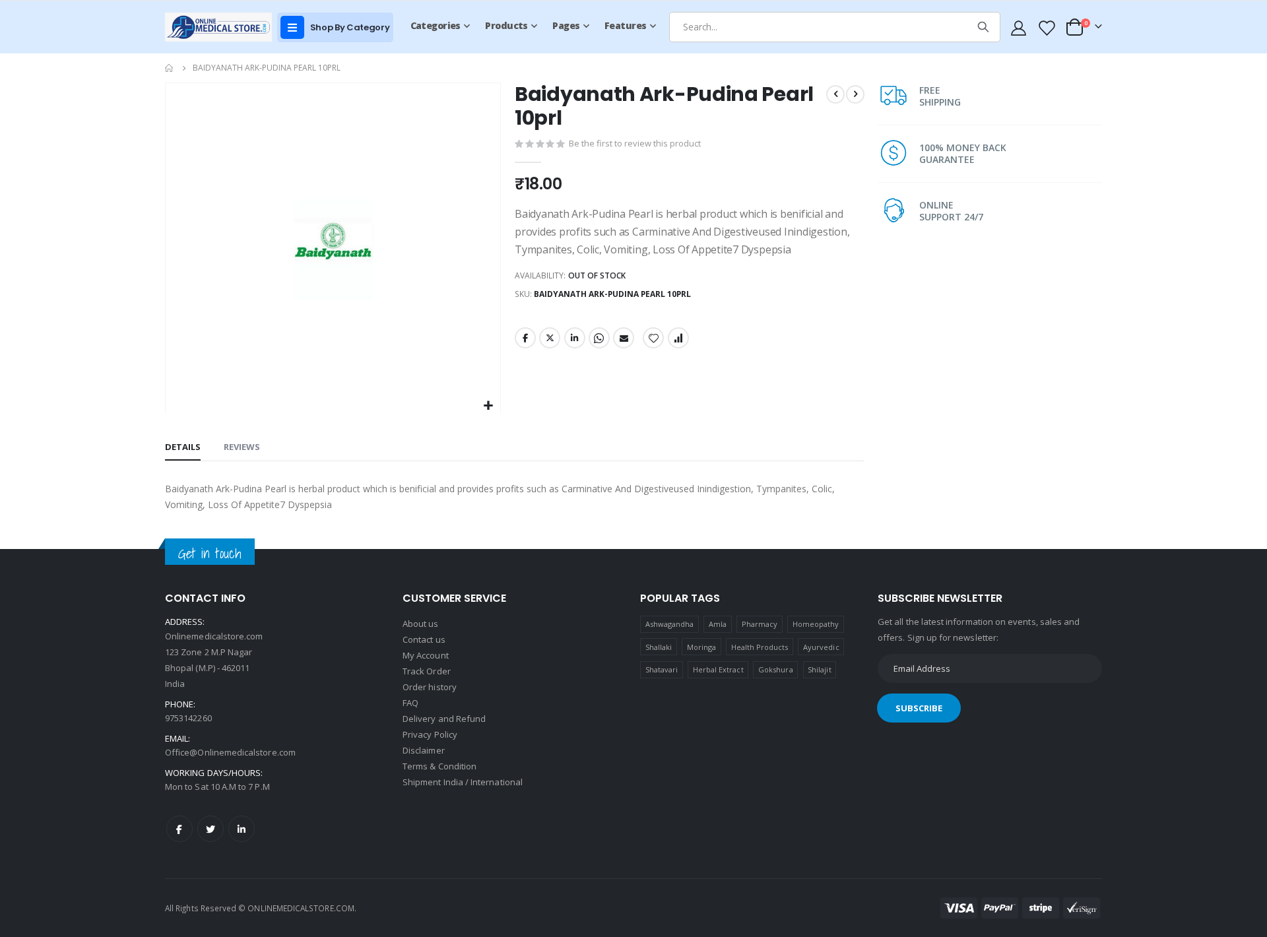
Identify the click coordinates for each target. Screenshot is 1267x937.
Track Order (427, 671)
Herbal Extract (718, 669)
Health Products (760, 647)
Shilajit (819, 669)
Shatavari (661, 669)
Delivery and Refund (444, 719)
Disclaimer (424, 750)
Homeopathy (816, 624)
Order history (430, 687)
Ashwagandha (669, 624)
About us (421, 624)
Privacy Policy (430, 734)
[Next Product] (855, 94)
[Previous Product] (835, 94)
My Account (426, 655)
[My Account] (1019, 27)
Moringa (701, 647)
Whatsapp (599, 337)
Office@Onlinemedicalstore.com (230, 752)
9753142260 (188, 718)
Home (169, 68)
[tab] (183, 447)
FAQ (410, 703)
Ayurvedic (821, 647)
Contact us (424, 639)
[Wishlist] (1046, 27)
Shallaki (658, 647)
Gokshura (775, 669)
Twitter (549, 337)
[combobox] (835, 27)
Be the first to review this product (635, 143)
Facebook (525, 337)
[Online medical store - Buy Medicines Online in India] (221, 27)
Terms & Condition (439, 766)
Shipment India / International (463, 782)
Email (623, 337)
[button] (488, 406)
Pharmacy (760, 624)
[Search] (983, 27)
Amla (718, 624)
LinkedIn (574, 337)
